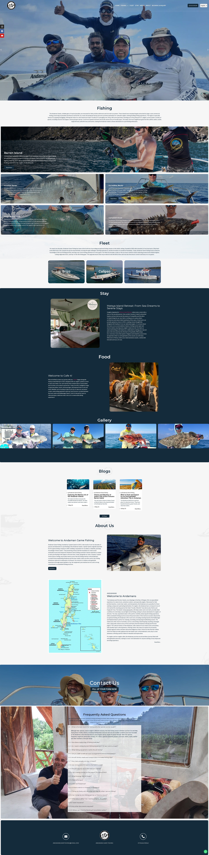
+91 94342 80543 (143, 843)
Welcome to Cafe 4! (60, 375)
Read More (66, 276)
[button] (1, 50)
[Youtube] (2, 36)
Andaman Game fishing (104, 843)
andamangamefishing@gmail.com (66, 843)
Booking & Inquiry (159, 5)
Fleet (132, 5)
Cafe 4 (75, 379)
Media (142, 5)
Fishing (123, 5)
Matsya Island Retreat (125, 312)
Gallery (104, 420)
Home (117, 5)
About (148, 5)
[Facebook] (2, 31)
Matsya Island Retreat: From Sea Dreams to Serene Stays (133, 307)
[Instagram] (2, 27)
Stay (137, 5)
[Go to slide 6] (3, 99)
